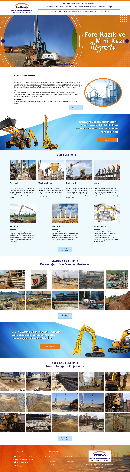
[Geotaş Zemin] (60, 64)
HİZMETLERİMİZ (71, 7)
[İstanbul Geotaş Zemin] (22, 8)
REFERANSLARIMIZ (98, 7)
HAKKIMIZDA (59, 7)
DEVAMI (75, 108)
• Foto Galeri (69, 456)
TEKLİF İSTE (107, 140)
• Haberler (68, 459)
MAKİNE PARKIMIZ (84, 7)
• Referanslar (69, 462)
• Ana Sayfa (51, 456)
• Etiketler (68, 464)
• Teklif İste (51, 462)
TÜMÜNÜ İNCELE (65, 249)
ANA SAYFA (49, 7)
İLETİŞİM (109, 7)
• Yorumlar (51, 464)
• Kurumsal (51, 459)
